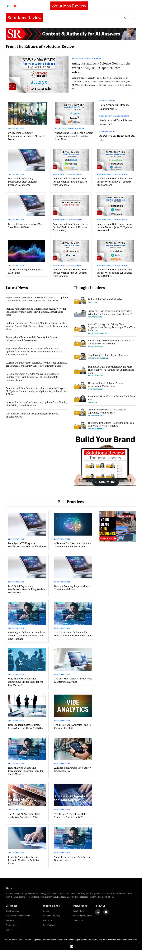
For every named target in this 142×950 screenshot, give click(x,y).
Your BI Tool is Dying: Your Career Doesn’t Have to (72, 858)
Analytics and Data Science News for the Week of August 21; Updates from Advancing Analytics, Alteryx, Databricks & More (37, 391)
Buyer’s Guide (49, 925)
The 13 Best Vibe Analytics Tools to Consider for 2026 (72, 726)
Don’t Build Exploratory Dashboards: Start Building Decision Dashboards (22, 181)
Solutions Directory (51, 915)
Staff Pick (10, 929)
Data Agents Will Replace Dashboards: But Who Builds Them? (27, 545)
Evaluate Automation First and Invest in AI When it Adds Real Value (24, 860)
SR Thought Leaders (82, 915)
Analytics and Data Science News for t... (115, 122)
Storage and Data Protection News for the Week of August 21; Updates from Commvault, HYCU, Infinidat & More (36, 364)
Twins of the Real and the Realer (105, 299)
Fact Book (47, 920)
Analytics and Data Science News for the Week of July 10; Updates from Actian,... (70, 227)
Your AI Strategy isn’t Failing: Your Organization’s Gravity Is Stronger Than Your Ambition (111, 327)
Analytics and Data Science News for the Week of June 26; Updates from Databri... (114, 227)
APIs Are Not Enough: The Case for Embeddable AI (72, 769)
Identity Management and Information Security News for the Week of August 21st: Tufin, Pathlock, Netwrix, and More (36, 311)
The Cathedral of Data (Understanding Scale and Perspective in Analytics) (111, 424)
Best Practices (16, 128)
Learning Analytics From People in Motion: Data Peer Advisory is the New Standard (26, 635)
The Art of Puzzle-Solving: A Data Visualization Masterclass (105, 384)
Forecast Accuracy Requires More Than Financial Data (26, 226)
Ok (72, 946)
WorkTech (92, 302)
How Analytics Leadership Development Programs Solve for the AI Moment (25, 770)
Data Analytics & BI (96, 389)
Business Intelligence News (86, 58)
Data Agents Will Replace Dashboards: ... (114, 106)
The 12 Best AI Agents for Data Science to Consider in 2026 (70, 815)
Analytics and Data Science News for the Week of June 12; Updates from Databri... (114, 272)
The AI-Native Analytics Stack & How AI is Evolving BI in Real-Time (72, 634)
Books (46, 911)
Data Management (95, 346)
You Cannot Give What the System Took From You (111, 398)
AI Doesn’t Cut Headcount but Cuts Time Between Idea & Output (72, 545)
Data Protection (95, 317)
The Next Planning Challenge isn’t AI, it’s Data (26, 271)
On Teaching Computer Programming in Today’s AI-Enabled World (33, 415)
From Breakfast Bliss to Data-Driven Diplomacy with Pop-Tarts (107, 411)
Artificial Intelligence (98, 333)
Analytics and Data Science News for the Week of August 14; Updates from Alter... (74, 136)
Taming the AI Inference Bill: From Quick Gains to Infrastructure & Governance (32, 339)
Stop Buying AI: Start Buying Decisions (108, 355)
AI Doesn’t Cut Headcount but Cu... (117, 137)
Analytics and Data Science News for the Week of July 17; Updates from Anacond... (114, 181)
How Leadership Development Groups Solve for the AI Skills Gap (25, 726)
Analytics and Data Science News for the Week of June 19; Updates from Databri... (70, 272)
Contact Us (78, 920)
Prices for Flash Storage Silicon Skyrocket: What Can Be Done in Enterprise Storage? (110, 312)
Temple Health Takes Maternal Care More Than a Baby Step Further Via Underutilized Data (111, 369)
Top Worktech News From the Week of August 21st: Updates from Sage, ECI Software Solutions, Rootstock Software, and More (34, 351)
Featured (10, 920)
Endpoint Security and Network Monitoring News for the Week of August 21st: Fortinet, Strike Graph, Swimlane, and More (37, 325)
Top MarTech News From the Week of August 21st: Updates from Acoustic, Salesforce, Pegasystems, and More (37, 299)
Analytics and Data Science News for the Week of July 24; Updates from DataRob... (70, 181)
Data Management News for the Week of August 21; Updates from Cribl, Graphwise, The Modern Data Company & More (33, 376)
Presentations (12, 925)
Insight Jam (78, 911)
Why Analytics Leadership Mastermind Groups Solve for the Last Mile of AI (25, 681)
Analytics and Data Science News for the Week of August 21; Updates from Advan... (101, 67)
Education (92, 402)
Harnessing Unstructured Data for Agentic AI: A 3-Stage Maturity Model (112, 342)
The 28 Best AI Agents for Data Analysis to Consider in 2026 (24, 815)
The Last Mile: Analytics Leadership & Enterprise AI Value (73, 680)
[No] (138, 943)
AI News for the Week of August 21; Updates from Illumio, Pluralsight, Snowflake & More (36, 404)
